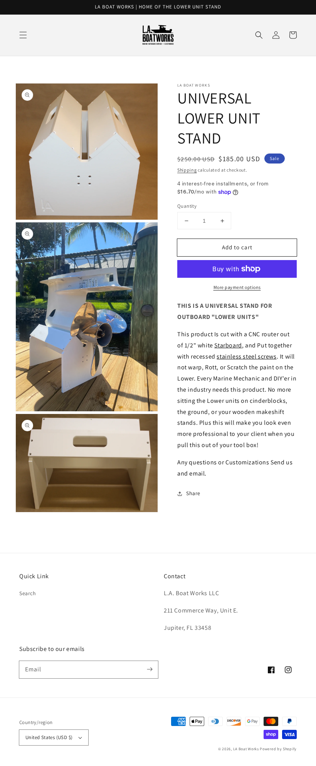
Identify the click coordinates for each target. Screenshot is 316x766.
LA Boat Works (246, 748)
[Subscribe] (149, 669)
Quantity (187, 206)
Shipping (187, 170)
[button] (23, 35)
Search (27, 593)
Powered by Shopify (278, 748)
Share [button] (193, 493)
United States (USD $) (48, 737)
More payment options (237, 287)
